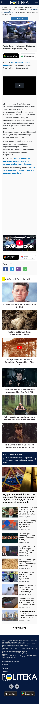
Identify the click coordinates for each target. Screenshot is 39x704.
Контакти (5, 671)
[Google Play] (28, 693)
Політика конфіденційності (11, 661)
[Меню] (36, 2)
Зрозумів (19, 18)
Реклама (5, 668)
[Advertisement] (19, 195)
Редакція (5, 664)
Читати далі (19, 628)
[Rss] (11, 686)
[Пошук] (2, 2)
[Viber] (18, 269)
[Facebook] (5, 269)
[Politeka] (19, 2)
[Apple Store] (10, 693)
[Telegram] (12, 269)
